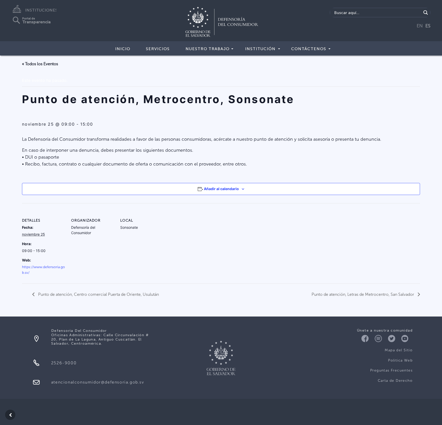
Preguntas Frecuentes (391, 370)
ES (427, 26)
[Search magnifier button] (425, 12)
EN (420, 26)
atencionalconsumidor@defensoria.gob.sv (97, 382)
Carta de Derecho (395, 380)
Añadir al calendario (221, 189)
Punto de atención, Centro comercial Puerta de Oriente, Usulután (98, 294)
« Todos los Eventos (40, 63)
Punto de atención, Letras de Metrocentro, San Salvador (363, 294)
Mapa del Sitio (399, 350)
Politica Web (400, 360)
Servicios (158, 48)
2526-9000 (63, 363)
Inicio (122, 48)
